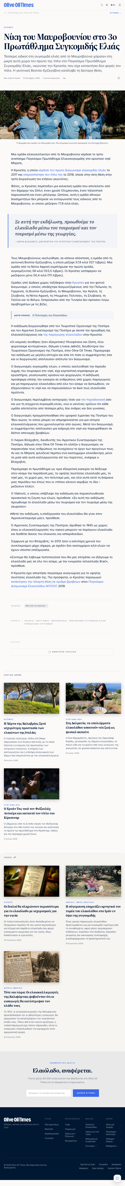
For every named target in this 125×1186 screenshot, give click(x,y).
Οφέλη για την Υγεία (92, 1132)
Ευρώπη (8, 902)
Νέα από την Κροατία (35, 606)
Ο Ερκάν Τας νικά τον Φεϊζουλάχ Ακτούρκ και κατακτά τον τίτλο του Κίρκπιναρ (29, 813)
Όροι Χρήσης (98, 1168)
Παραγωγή (70, 1129)
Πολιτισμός (42, 621)
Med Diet (49, 1129)
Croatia (29, 621)
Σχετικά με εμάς (87, 1164)
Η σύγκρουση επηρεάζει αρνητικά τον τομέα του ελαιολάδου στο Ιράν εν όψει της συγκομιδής (93, 911)
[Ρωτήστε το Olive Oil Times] (117, 1178)
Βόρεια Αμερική (13, 988)
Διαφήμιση (116, 1164)
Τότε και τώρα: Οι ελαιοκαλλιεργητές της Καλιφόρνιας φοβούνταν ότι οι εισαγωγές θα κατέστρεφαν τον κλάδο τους (31, 999)
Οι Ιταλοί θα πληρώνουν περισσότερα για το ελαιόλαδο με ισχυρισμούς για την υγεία (31, 911)
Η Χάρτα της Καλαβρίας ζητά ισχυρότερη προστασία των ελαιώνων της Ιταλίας (25, 728)
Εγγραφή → (115, 13)
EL (114, 5)
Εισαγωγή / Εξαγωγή (70, 1134)
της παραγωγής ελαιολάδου (62, 334)
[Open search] (101, 5)
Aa (64, 78)
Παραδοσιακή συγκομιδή (38, 624)
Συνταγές (90, 1146)
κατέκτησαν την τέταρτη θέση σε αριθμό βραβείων (45, 581)
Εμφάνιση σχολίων (64, 652)
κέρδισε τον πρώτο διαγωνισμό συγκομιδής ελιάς (72, 170)
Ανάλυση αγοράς (110, 1125)
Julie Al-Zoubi (14, 78)
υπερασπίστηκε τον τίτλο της (42, 174)
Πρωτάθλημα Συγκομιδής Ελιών (87, 621)
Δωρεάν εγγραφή (86, 1093)
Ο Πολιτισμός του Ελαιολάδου (49, 315)
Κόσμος (8, 27)
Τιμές (67, 1124)
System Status (114, 1168)
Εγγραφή (103, 1164)
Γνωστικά (49, 1138)
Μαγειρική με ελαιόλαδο (91, 1140)
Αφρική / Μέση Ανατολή (80, 902)
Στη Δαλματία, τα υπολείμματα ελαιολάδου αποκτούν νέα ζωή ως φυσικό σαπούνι (90, 727)
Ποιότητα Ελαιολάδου (91, 1125)
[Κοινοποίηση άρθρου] (118, 78)
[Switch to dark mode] (106, 4)
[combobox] (56, 12)
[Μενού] (119, 5)
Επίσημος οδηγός (110, 1140)
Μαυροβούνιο (59, 621)
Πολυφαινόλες (52, 1124)
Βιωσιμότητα (71, 1141)
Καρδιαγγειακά (52, 1133)
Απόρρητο (83, 1168)
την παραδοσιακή (93, 399)
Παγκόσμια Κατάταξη (111, 1132)
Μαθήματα (111, 1146)
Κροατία (78, 282)
